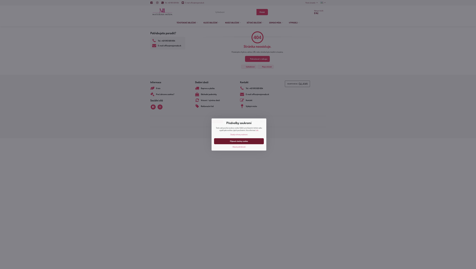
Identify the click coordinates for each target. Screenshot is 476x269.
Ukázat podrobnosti (239, 147)
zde (257, 130)
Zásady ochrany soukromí (239, 134)
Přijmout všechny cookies (239, 141)
